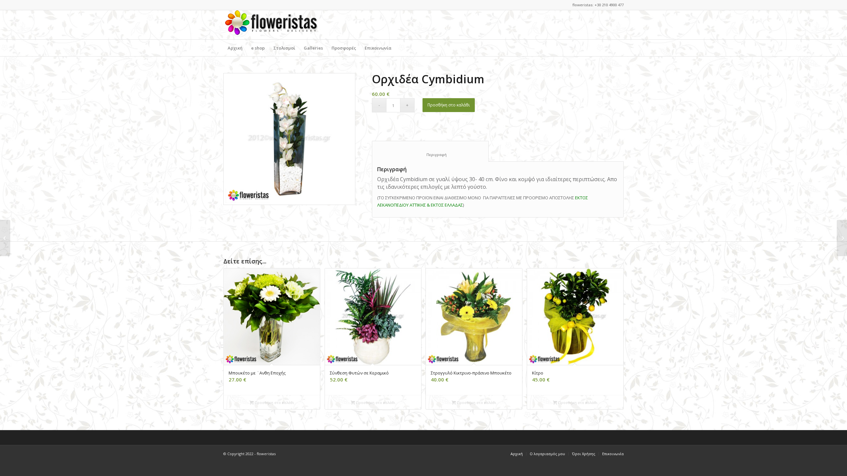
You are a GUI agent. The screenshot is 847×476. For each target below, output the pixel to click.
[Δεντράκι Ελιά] (5, 238)
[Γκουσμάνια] (842, 238)
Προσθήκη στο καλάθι (448, 105)
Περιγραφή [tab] (430, 154)
